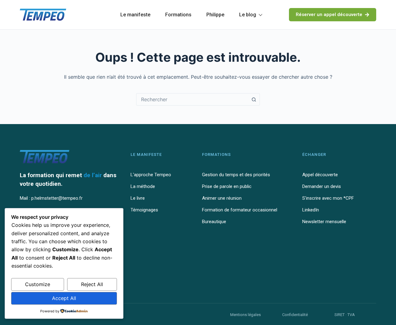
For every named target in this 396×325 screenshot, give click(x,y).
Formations (178, 15)
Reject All (92, 284)
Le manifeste (135, 15)
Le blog (247, 15)
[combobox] (192, 99)
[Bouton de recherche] (254, 99)
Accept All (64, 298)
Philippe (215, 15)
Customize (37, 284)
